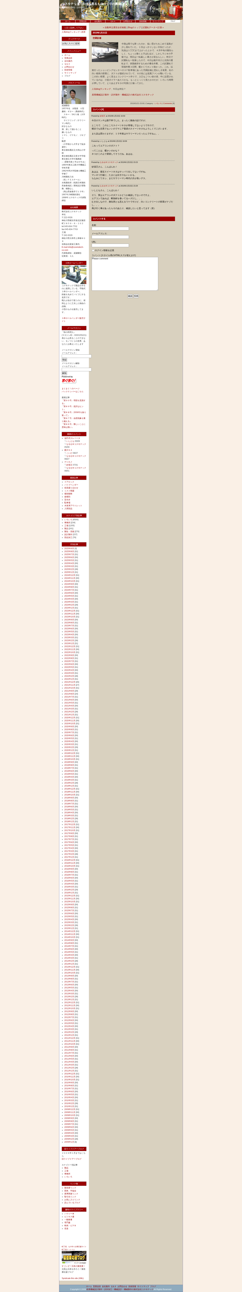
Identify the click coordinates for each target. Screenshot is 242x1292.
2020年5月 (69, 738)
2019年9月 (69, 762)
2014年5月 (69, 952)
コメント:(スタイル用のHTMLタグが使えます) (114, 255)
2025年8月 (69, 551)
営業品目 (83, 21)
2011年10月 (69, 1044)
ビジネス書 (69, 1217)
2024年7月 (69, 590)
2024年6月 (69, 593)
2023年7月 (69, 625)
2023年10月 (69, 617)
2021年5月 (69, 703)
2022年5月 (69, 667)
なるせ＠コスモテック (76, 444)
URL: (94, 242)
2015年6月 (69, 913)
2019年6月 (69, 771)
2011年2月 (69, 1068)
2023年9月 (69, 620)
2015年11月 (69, 898)
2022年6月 (69, 664)
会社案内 (98, 21)
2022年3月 (69, 673)
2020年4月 (69, 741)
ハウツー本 (69, 1214)
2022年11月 (69, 649)
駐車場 (67, 503)
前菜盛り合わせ (71, 488)
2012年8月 (69, 1014)
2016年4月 (69, 884)
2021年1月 (69, 715)
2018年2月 (69, 818)
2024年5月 (69, 596)
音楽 (66, 1228)
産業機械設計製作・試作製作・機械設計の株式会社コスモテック (123, 94)
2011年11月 (69, 1041)
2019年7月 (69, 768)
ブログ (153, 1286)
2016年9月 (69, 869)
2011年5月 (69, 1059)
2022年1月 (69, 679)
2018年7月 (69, 804)
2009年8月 (69, 1121)
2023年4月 (69, 634)
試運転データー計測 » (153, 27)
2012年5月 (69, 1023)
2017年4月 (69, 848)
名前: (94, 225)
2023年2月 (69, 640)
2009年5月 (69, 1130)
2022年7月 (69, 661)
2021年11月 (69, 685)
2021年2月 (69, 712)
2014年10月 (69, 937)
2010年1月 (69, 1106)
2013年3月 (69, 993)
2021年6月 (69, 700)
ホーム (68, 21)
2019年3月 (69, 780)
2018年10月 (69, 795)
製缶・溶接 (69, 531)
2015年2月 (69, 925)
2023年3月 (69, 637)
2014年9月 (69, 940)
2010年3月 (69, 1100)
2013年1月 (69, 999)
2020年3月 (69, 744)
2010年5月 (69, 1094)
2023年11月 (69, 614)
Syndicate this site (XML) (73, 1278)
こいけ (69, 453)
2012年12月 (69, 1002)
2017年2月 (69, 854)
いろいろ (68, 519)
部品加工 (68, 537)
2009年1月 (69, 1142)
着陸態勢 (68, 494)
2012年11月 (69, 1005)
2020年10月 (69, 723)
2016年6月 (69, 878)
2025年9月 (69, 548)
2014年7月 (69, 946)
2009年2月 (69, 1139)
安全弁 (67, 500)
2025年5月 (69, 560)
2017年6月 (69, 842)
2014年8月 (69, 943)
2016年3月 (69, 887)
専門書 (67, 1222)
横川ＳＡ (68, 450)
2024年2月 (69, 605)
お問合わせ (127, 21)
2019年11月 (69, 756)
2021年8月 (69, 694)
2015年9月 (69, 904)
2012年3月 (69, 1029)
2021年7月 (69, 697)
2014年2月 (69, 961)
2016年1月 (69, 893)
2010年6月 (69, 1091)
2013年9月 (69, 976)
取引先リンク (70, 1197)
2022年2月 (69, 676)
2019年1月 (69, 786)
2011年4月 (69, 1062)
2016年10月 (69, 866)
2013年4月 (69, 990)
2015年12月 (69, 896)
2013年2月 (69, 996)
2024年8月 (69, 587)
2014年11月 (69, 934)
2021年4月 (69, 706)
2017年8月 (69, 836)
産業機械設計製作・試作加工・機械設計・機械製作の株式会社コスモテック (120, 1289)
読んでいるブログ (72, 1202)
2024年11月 (69, 578)
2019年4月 (69, 777)
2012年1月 (69, 1035)
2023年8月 (69, 623)
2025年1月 (69, 572)
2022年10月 (69, 652)
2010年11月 (69, 1077)
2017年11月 (69, 827)
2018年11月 (69, 792)
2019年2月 (69, 783)
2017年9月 (69, 833)
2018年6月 (69, 807)
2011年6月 (69, 1056)
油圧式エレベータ (72, 438)
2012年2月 (69, 1032)
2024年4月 (69, 599)
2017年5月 (69, 845)
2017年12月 (69, 824)
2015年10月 (69, 901)
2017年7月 (69, 839)
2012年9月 (69, 1011)
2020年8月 (69, 729)
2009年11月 (69, 1112)
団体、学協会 (70, 1191)
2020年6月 (69, 735)
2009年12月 (69, 1109)
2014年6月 (69, 949)
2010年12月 (69, 1074)
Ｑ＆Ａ (113, 21)
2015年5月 (69, 916)
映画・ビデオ (70, 1225)
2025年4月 (69, 563)
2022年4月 (69, 670)
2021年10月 (69, 688)
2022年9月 (69, 655)
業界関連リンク (71, 1194)
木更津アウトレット (73, 505)
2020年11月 (69, 720)
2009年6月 (69, 1127)
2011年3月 (69, 1065)
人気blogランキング (101, 89)
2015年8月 (69, 907)
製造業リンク (70, 1188)
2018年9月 (69, 798)
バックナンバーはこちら (72, 391)
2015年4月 (69, 919)
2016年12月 (69, 860)
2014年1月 (69, 964)
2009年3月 (69, 1136)
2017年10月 (69, 830)
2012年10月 (69, 1008)
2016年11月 (69, 863)
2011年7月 (69, 1053)
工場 (66, 525)
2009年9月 (69, 1118)
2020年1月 (69, 750)
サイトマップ (157, 21)
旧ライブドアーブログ (71, 1159)
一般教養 (68, 1219)
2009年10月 (69, 1115)
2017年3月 (69, 851)
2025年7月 (69, 554)
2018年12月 (69, 789)
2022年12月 (69, 646)
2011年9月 (69, 1047)
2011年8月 (69, 1050)
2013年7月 (69, 982)
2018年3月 (69, 815)
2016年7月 (69, 875)
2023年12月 (69, 611)
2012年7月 (69, 1017)
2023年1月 (69, 643)
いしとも (70, 441)
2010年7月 (69, 1088)
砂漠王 (69, 465)
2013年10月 (69, 973)
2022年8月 (69, 658)
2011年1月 (69, 1071)
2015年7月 (69, 910)
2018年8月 (69, 801)
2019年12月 (69, 753)
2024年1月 (69, 608)
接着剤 (67, 497)
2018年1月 (69, 821)
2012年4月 (69, 1026)
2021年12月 (69, 682)
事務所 (67, 522)
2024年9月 (69, 584)
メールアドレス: (99, 233)
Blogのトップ (134, 27)
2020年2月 (69, 747)
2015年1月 (69, 928)
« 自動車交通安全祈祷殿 (114, 27)
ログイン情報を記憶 (104, 250)
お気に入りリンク (72, 1200)
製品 (66, 528)
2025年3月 (69, 566)
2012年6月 (69, 1020)
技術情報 (143, 21)
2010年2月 (69, 1103)
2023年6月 (69, 628)
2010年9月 (69, 1082)
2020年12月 (69, 717)
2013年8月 (69, 979)
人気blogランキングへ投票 (73, 32)
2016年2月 (69, 890)
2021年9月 (69, 691)
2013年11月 (69, 970)
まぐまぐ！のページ (71, 388)
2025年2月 (69, 569)
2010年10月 (69, 1080)
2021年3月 (69, 709)
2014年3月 (69, 958)
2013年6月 (69, 985)
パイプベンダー (71, 485)
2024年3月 (69, 602)
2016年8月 (69, 872)
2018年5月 (69, 809)
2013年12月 (69, 967)
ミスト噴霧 (69, 491)
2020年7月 (69, 732)
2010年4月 (69, 1097)
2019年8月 (69, 765)
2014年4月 (69, 955)
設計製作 (68, 534)
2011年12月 (69, 1038)
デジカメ (68, 462)
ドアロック (69, 482)
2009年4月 (69, 1133)
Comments (167, 103)
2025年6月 (69, 557)
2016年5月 (69, 881)
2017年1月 (69, 857)
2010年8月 (69, 1085)
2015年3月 (69, 922)
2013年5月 (69, 988)
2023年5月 (69, 631)
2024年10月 (69, 581)
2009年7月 (69, 1124)
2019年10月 (69, 759)
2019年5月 (69, 774)
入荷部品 (68, 508)
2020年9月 (69, 726)
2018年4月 (69, 812)
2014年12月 (69, 931)
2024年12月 (69, 575)
